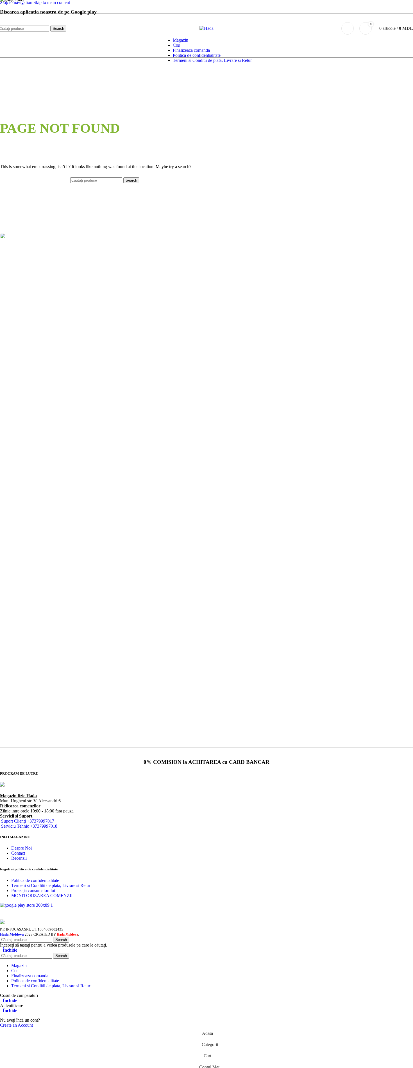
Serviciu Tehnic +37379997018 (29, 826)
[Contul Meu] (348, 28)
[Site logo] (206, 28)
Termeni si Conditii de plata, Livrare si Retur (50, 885)
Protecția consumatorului (33, 890)
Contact (18, 853)
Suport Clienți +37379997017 (27, 821)
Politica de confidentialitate (35, 880)
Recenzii (19, 858)
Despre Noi (21, 848)
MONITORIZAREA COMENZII (41, 895)
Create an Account (16, 1025)
